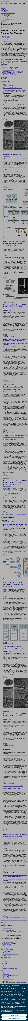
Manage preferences (6, 1010)
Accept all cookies (14, 1015)
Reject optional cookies (14, 1018)
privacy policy (9, 1006)
